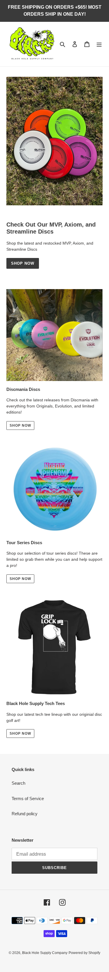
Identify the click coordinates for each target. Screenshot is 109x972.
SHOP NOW (20, 733)
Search (18, 783)
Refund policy (24, 813)
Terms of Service (28, 798)
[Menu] (99, 44)
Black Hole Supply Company (44, 953)
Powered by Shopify (84, 953)
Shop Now (22, 263)
